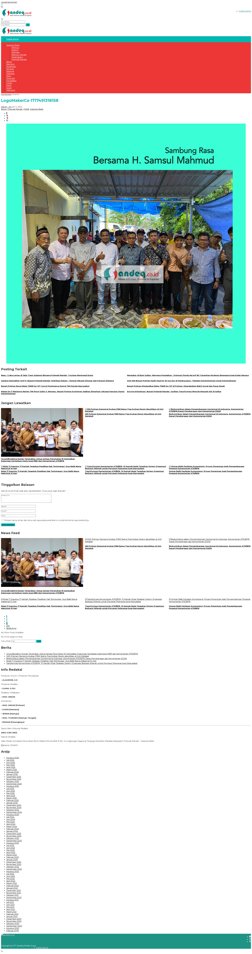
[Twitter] (250, 939)
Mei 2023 (10, 850)
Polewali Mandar (15, 109)
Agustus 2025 (12, 786)
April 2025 (10, 796)
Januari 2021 (11, 916)
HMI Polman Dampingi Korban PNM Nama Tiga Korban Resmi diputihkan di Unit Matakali (47, 656)
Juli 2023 (10, 845)
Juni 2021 (10, 904)
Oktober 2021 (12, 895)
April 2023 (10, 852)
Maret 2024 (11, 826)
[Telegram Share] (7, 118)
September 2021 (14, 897)
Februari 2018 (12, 931)
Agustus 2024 (12, 814)
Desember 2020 (13, 919)
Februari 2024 (12, 829)
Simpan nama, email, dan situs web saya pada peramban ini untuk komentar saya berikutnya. (46, 520)
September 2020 (14, 926)
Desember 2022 (13, 862)
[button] (28, 24)
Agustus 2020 (12, 928)
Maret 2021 (11, 912)
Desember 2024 (13, 805)
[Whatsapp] (7, 120)
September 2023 (14, 841)
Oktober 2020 (12, 923)
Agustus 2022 (12, 871)
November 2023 (13, 836)
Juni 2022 (10, 876)
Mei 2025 (10, 793)
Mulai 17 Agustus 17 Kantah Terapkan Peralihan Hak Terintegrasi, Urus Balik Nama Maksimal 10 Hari (51, 661)
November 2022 (13, 864)
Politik (26, 109)
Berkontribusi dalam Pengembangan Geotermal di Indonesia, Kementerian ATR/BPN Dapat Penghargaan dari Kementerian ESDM (209, 415)
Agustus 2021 (12, 900)
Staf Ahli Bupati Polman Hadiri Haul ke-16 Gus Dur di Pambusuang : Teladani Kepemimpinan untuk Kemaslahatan (181, 381)
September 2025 (14, 784)
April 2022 (10, 881)
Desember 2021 (13, 890)
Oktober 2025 (12, 781)
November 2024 (13, 807)
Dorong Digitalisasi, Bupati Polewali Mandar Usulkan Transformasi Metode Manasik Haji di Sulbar (174, 391)
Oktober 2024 (12, 810)
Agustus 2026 (12, 758)
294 (8, 626)
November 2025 (13, 779)
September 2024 (14, 812)
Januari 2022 (12, 888)
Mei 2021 (10, 907)
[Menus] (2, 4)
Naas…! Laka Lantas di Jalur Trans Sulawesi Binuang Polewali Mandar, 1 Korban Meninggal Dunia (47, 375)
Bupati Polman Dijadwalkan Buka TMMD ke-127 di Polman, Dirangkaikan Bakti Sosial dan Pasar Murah (176, 386)
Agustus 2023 (12, 843)
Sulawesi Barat (36, 109)
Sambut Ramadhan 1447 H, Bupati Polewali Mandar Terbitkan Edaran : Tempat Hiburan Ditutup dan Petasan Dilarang (57, 381)
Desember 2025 (13, 777)
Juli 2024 (10, 817)
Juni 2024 (10, 819)
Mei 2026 (10, 765)
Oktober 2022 (12, 867)
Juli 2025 (10, 788)
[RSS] (250, 941)
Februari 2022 (12, 886)
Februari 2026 (12, 772)
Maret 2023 (11, 855)
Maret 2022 (11, 883)
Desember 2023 (13, 833)
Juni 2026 (10, 762)
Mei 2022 (10, 878)
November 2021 (13, 893)
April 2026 (10, 767)
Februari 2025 (12, 800)
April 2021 (10, 909)
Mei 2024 (10, 822)
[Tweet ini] (7, 116)
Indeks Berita (42, 947)
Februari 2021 (12, 914)
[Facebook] (250, 937)
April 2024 (10, 824)
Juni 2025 (10, 791)
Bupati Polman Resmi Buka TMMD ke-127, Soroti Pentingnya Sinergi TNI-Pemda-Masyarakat (45, 386)
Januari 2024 (12, 831)
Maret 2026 (11, 769)
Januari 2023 (12, 859)
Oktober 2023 (12, 838)
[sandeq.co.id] (17, 17)
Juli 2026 (10, 760)
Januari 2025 (12, 803)
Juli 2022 (10, 874)
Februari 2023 (12, 857)
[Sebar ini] (6, 113)
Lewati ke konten (9, 2)
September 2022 (14, 869)
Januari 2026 (12, 774)
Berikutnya (11, 628)
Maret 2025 (11, 798)
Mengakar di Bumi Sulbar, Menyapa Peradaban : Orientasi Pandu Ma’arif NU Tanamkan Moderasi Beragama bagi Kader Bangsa (188, 375)
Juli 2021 (10, 902)
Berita (4, 109)
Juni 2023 (10, 848)
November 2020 (14, 921)
